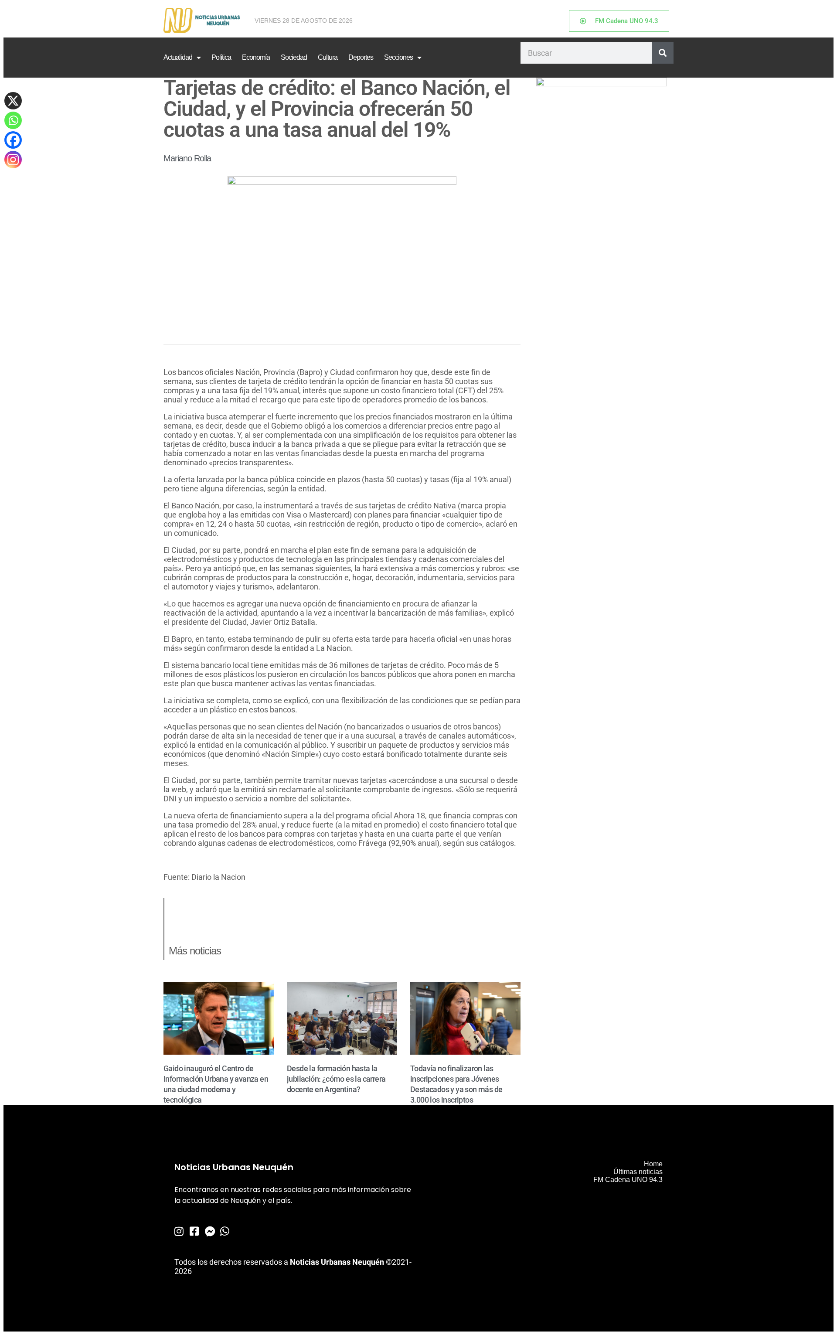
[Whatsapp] (13, 120)
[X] (13, 100)
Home (653, 1164)
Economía (256, 57)
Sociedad (294, 57)
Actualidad (177, 57)
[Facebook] (13, 140)
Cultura (327, 57)
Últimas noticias (638, 1171)
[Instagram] (13, 159)
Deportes (360, 57)
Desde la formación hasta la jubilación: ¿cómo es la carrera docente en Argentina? (336, 1079)
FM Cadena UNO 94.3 (628, 1179)
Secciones (398, 57)
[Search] (663, 53)
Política (221, 57)
